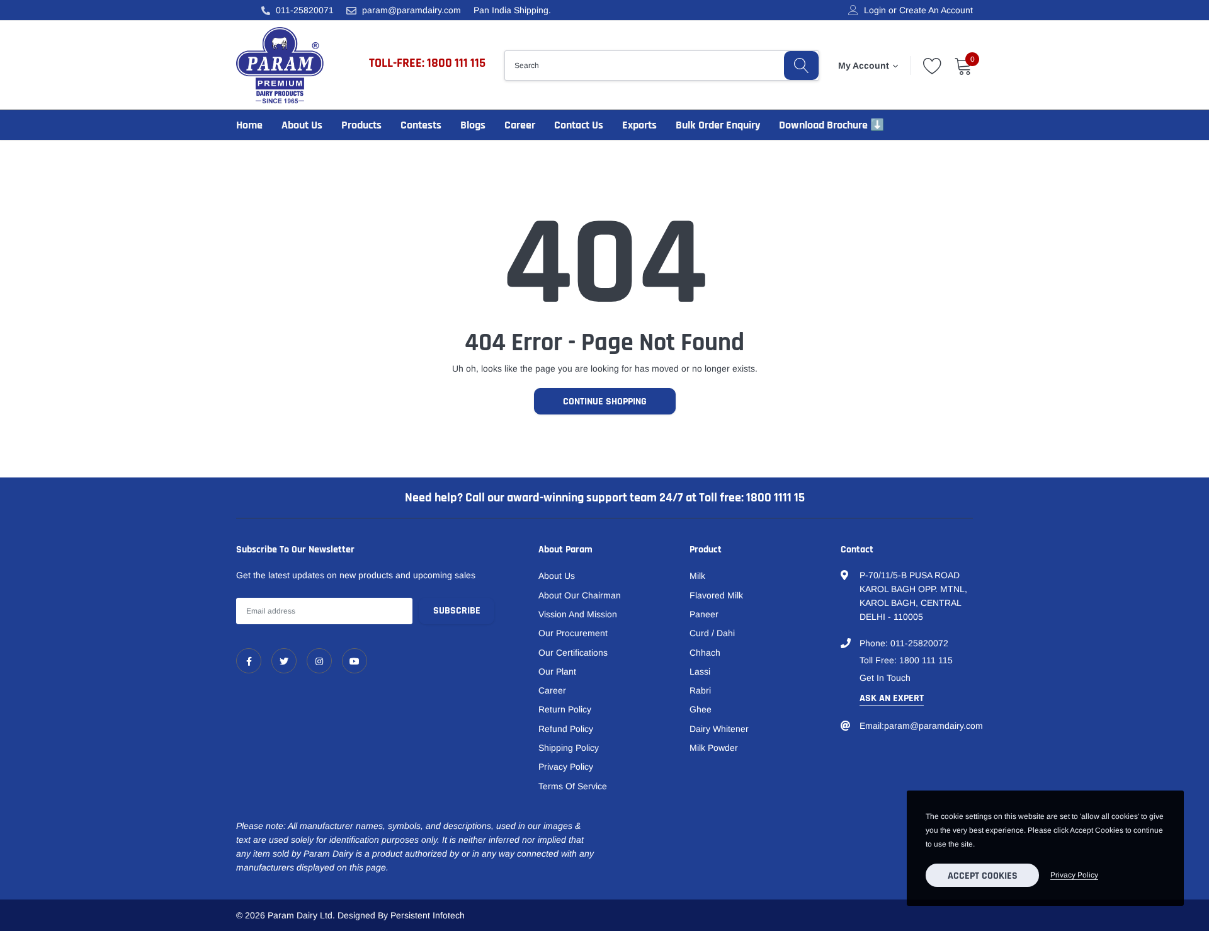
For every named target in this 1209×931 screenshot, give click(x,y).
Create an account (936, 10)
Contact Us (578, 125)
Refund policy (565, 729)
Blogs (472, 125)
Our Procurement (573, 633)
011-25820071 (305, 10)
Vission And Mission (577, 614)
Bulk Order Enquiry (718, 125)
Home (249, 125)
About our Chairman (579, 595)
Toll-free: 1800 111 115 (427, 63)
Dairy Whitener (719, 729)
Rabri (700, 690)
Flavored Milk (716, 595)
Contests (420, 125)
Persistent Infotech (427, 915)
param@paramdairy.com (411, 10)
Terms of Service (572, 786)
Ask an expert (892, 698)
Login (875, 10)
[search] (801, 65)
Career (519, 125)
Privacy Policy (565, 767)
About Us (301, 125)
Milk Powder (714, 748)
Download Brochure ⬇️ (831, 125)
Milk (697, 576)
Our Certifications (573, 653)
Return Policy (564, 709)
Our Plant (557, 671)
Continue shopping (605, 401)
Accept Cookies (983, 875)
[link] (248, 660)
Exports (639, 125)
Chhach (705, 653)
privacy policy (1074, 875)
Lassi (700, 671)
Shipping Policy (568, 748)
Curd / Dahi (712, 633)
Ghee (701, 709)
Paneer (704, 614)
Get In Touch (885, 678)
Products (361, 125)
